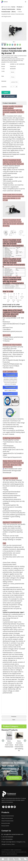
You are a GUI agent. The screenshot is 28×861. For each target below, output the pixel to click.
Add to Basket (10, 96)
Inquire (6, 92)
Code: (3, 68)
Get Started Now (14, 778)
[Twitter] (9, 807)
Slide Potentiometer (7, 818)
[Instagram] (15, 807)
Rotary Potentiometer (7, 816)
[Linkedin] (6, 807)
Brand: (3, 66)
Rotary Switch (5, 826)
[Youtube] (12, 807)
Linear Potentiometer (7, 821)
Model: (3, 64)
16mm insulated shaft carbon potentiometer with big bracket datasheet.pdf (12, 470)
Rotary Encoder (5, 823)
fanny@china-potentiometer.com (13, 834)
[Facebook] (3, 807)
